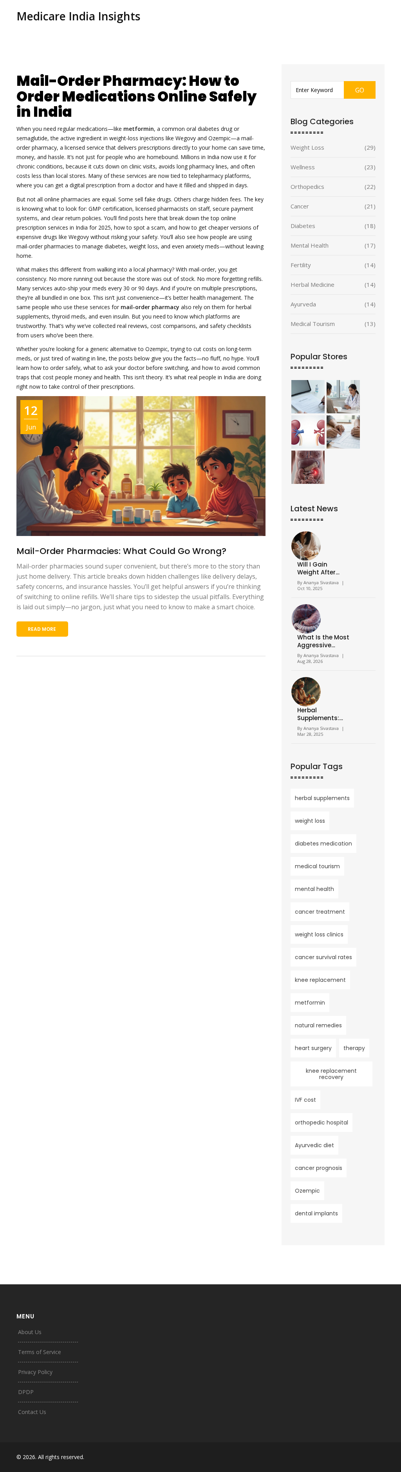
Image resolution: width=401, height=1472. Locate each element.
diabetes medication (323, 843)
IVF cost (305, 1100)
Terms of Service (39, 1352)
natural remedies (318, 1025)
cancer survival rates (323, 957)
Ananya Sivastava (321, 582)
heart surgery (313, 1048)
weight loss (310, 821)
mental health (314, 889)
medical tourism (317, 866)
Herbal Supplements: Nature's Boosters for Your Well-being (323, 714)
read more (42, 629)
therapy (354, 1048)
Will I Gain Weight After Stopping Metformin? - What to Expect (320, 568)
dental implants (316, 1213)
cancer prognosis (318, 1168)
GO (359, 90)
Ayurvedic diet (314, 1145)
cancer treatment (320, 912)
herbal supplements (322, 798)
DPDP (26, 1392)
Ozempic (307, 1191)
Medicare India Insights (78, 16)
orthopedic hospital (321, 1122)
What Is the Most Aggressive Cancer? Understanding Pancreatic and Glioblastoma (323, 641)
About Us (30, 1332)
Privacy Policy (35, 1372)
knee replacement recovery (331, 1074)
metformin (310, 1003)
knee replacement (320, 980)
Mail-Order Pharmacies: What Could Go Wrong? (121, 551)
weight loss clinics (319, 934)
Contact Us (32, 1412)
